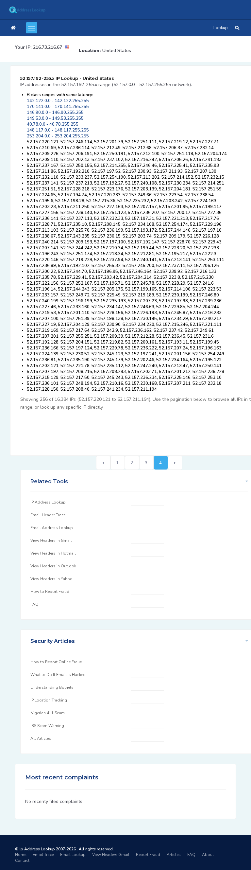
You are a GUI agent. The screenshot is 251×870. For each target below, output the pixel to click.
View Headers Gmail (110, 854)
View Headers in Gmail (51, 540)
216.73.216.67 (47, 47)
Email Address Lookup (51, 527)
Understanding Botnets (52, 687)
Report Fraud (148, 854)
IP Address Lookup (48, 502)
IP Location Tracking (48, 700)
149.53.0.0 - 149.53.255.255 (55, 118)
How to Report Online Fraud (56, 662)
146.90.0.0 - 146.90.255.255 (55, 112)
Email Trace (43, 854)
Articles (174, 854)
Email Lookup (73, 854)
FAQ (34, 604)
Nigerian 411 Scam (47, 713)
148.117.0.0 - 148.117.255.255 (58, 130)
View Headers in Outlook (53, 566)
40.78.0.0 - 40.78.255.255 (52, 124)
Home (20, 854)
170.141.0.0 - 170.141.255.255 (58, 107)
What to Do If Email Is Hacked (58, 674)
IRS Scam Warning (47, 725)
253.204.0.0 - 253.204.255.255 (58, 136)
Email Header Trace (47, 515)
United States (116, 50)
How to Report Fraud (49, 591)
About (208, 854)
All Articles (40, 738)
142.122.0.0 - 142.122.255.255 (58, 101)
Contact (22, 860)
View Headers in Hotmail (53, 553)
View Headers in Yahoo (51, 578)
